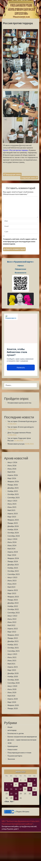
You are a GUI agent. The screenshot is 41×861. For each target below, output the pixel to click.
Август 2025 (12, 501)
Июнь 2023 (12, 584)
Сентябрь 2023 (14, 574)
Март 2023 (12, 593)
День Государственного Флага (19, 433)
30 (16, 798)
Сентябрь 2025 (14, 498)
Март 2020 (12, 702)
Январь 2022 (13, 638)
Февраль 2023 (13, 597)
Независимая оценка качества (19, 403)
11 (25, 785)
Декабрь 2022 (13, 603)
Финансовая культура (16, 444)
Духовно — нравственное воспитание (22, 740)
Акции (10, 727)
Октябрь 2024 (13, 533)
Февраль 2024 (13, 558)
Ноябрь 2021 (13, 645)
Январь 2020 (13, 708)
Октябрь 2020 (13, 680)
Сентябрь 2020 (14, 683)
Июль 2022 (12, 619)
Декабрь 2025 (13, 488)
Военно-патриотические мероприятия (22, 737)
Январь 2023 (13, 600)
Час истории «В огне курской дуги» (21, 427)
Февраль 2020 (13, 705)
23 (16, 794)
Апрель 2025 (13, 513)
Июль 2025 (12, 504)
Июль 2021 (12, 657)
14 (7, 789)
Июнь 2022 (12, 622)
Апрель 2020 (13, 699)
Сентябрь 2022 (14, 613)
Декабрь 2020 (13, 673)
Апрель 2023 (13, 590)
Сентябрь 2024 (14, 536)
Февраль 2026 (13, 481)
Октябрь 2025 (13, 494)
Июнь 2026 (12, 469)
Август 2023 (12, 577)
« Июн (6, 801)
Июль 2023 (12, 581)
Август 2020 (12, 686)
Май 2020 (11, 696)
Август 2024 (12, 539)
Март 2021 (12, 670)
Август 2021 (12, 654)
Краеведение (13, 746)
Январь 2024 (13, 561)
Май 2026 (11, 472)
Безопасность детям (16, 733)
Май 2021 (11, 664)
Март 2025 (12, 517)
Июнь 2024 (12, 545)
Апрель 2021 (13, 667)
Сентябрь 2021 (14, 651)
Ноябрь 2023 (13, 568)
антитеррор (12, 730)
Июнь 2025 (12, 507)
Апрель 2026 (13, 475)
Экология (11, 759)
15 (11, 789)
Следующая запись (28, 178)
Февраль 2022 (13, 635)
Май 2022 (11, 625)
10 (21, 785)
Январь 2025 (13, 523)
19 (30, 789)
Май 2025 (11, 510)
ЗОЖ (10, 743)
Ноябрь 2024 (13, 529)
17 (21, 789)
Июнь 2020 (12, 692)
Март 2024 (12, 555)
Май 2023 (11, 587)
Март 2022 (12, 632)
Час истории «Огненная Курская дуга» (22, 421)
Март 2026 (12, 478)
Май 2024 (11, 549)
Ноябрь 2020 (13, 676)
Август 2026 (12, 462)
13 (34, 785)
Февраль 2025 (13, 520)
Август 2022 (12, 616)
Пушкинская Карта (15, 756)
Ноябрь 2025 (13, 491)
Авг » (12, 801)
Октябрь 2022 (13, 609)
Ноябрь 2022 (13, 606)
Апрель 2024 (13, 552)
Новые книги (12, 749)
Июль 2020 (12, 689)
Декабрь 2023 (13, 565)
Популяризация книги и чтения (19, 753)
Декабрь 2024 (13, 526)
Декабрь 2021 (13, 641)
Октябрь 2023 (13, 571)
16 (16, 789)
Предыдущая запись (13, 174)
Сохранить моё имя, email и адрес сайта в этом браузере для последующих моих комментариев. (20, 241)
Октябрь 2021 (13, 648)
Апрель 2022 (13, 629)
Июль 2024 (12, 542)
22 (11, 794)
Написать (21, 368)
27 (34, 794)
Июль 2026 (12, 465)
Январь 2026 (13, 485)
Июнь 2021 (12, 660)
